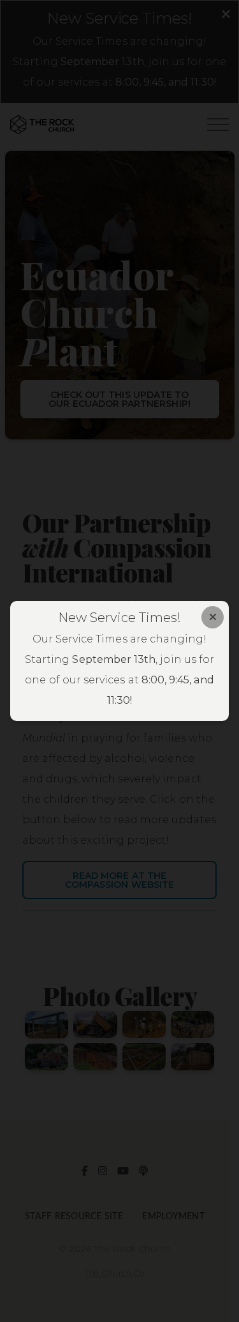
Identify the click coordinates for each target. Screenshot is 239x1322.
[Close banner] (212, 617)
